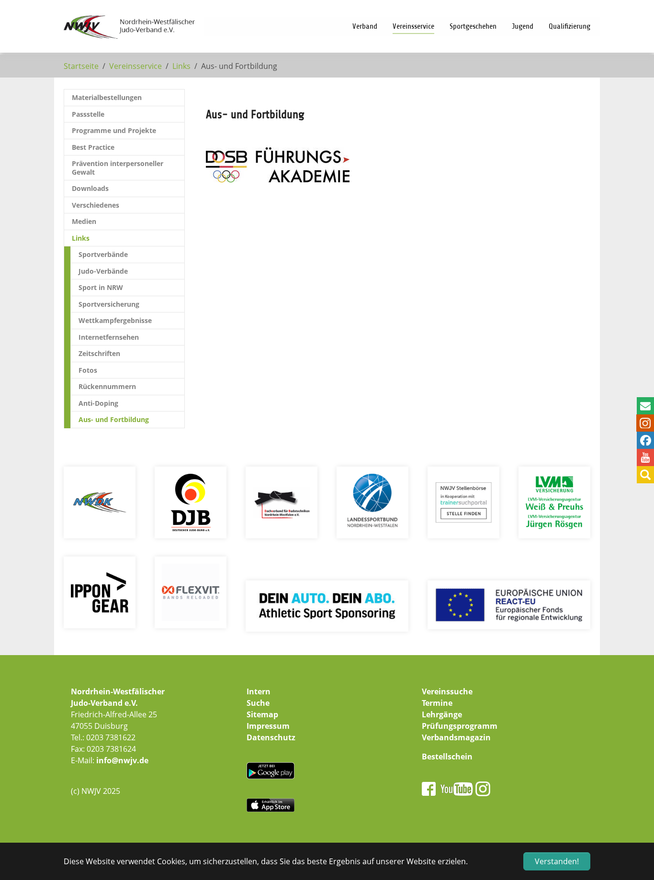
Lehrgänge (442, 714)
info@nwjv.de (122, 760)
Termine (437, 703)
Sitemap (262, 714)
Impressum (268, 726)
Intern (259, 691)
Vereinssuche (447, 691)
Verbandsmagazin (456, 737)
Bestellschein (447, 756)
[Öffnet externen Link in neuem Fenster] (278, 164)
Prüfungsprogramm (459, 726)
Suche (258, 703)
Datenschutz (271, 737)
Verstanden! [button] (557, 861)
